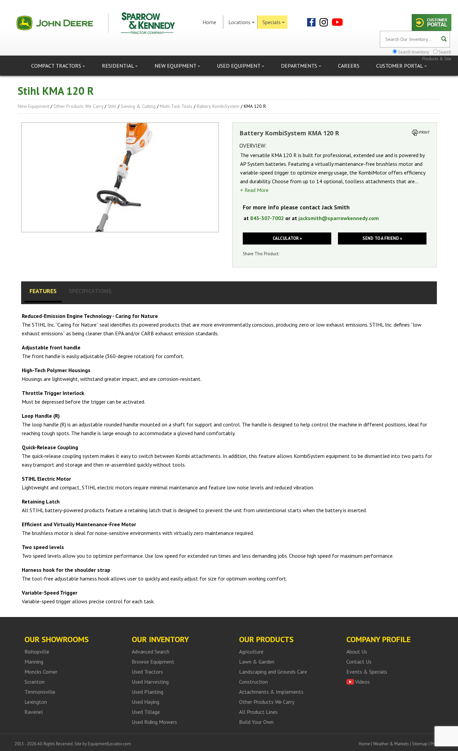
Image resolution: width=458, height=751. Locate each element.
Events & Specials (366, 671)
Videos (362, 681)
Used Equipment (239, 65)
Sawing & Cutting (138, 106)
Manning (33, 661)
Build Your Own (256, 722)
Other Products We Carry (78, 106)
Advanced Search (150, 651)
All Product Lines (258, 711)
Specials (272, 22)
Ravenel (33, 711)
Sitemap (419, 744)
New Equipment (176, 65)
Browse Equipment (153, 661)
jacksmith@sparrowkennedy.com (338, 218)
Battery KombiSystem (218, 106)
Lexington (35, 701)
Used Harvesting (150, 681)
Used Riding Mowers (154, 722)
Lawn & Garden (256, 661)
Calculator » (287, 238)
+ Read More (254, 190)
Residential (118, 65)
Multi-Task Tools (176, 106)
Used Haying (145, 701)
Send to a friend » (382, 238)
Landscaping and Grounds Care (273, 671)
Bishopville (36, 651)
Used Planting (147, 691)
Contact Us (358, 661)
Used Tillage (146, 711)
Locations (239, 22)
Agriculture (251, 651)
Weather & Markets (391, 744)
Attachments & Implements (271, 691)
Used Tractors (147, 671)
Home (209, 22)
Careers (348, 65)
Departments (300, 65)
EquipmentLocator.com (109, 744)
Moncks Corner (40, 671)
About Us (356, 651)
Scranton (34, 681)
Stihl (112, 106)
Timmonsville (39, 691)
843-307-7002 (267, 218)
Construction (253, 681)
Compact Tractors (56, 65)
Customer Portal (400, 65)
